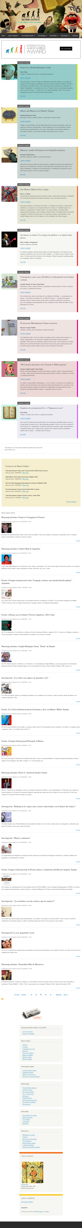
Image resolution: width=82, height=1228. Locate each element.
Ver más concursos (71, 502)
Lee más (78, 541)
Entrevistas (25, 1051)
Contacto (75, 35)
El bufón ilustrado (27, 1098)
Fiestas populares (26, 1141)
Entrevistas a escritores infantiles (31, 1076)
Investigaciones (26, 1104)
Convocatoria (67, 48)
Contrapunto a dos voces (28, 1049)
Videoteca (25, 1137)
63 (50, 995)
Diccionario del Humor (27, 1202)
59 (31, 995)
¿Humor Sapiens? (13, 35)
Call (62, 48)
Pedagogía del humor (27, 1072)
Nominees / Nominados (28, 1034)
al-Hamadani (24, 1184)
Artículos (24, 1045)
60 (36, 995)
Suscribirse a (2, 999)
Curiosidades (25, 1122)
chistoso (41, 1211)
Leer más (23, 96)
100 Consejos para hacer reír (29, 1100)
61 (41, 995)
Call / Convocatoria (27, 1031)
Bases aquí (25, 473)
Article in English (25, 78)
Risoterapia (25, 1096)
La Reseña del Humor (28, 1145)
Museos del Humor (27, 1059)
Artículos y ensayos (27, 1090)
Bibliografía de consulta (28, 1135)
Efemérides (25, 1124)
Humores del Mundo (27, 1055)
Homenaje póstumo (27, 1117)
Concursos (25, 1047)
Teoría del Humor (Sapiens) (29, 1088)
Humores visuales (27, 1057)
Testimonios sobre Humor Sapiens (31, 1147)
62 (45, 995)
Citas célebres (26, 1119)
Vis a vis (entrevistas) (28, 1094)
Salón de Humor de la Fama (29, 1115)
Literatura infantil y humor (29, 1070)
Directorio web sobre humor (29, 1139)
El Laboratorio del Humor (29, 1102)
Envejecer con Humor (28, 1053)
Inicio (3, 35)
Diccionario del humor (28, 1092)
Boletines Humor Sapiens (29, 1143)
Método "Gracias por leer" (29, 1074)
